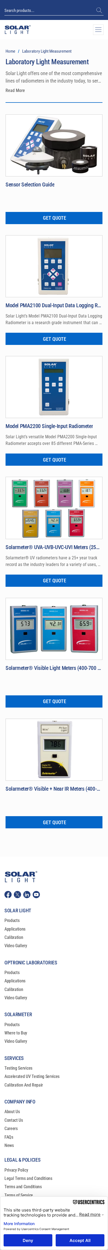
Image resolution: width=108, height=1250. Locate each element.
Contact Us (13, 1120)
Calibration (13, 937)
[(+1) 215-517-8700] (100, 10)
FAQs (8, 1137)
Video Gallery (15, 945)
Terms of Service (18, 1195)
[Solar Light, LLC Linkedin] (26, 894)
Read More (15, 90)
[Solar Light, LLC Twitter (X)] (17, 894)
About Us (12, 1111)
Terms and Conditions (23, 1186)
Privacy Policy (16, 1170)
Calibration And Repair (23, 1085)
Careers (11, 1128)
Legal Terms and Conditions (28, 1178)
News (9, 1145)
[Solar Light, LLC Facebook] (8, 894)
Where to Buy (15, 1033)
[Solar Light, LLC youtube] (36, 894)
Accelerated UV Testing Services (32, 1076)
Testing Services (18, 1068)
